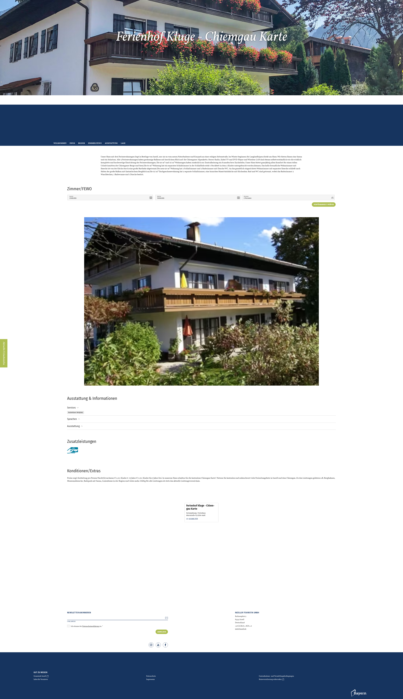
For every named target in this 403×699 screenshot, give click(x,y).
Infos (72, 143)
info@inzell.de (240, 629)
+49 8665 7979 (193, 519)
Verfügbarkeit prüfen (324, 204)
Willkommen (60, 143)
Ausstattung (111, 143)
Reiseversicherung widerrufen (271, 679)
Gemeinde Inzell (41, 676)
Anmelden (161, 632)
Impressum (150, 679)
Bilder (81, 143)
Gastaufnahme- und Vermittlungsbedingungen (276, 676)
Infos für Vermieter (41, 679)
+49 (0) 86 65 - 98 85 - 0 (243, 626)
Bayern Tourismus (359, 692)
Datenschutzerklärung (90, 626)
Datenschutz (151, 676)
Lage (123, 143)
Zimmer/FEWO (95, 143)
